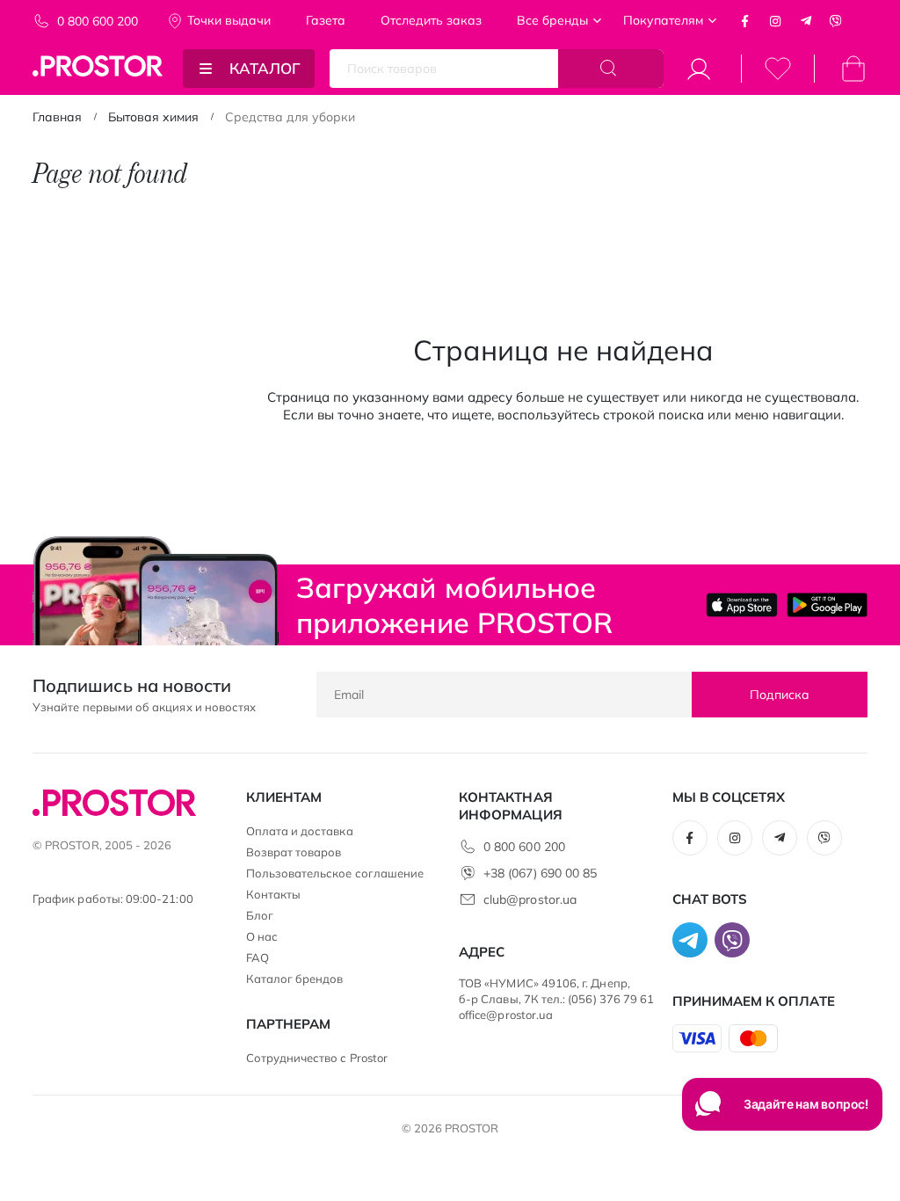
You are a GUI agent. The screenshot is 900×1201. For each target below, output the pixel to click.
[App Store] (742, 604)
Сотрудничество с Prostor (317, 1058)
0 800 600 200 (97, 21)
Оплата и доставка (299, 831)
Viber (836, 21)
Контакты (273, 894)
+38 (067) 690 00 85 (540, 873)
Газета (325, 20)
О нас (262, 936)
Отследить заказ (431, 20)
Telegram (806, 21)
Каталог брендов (295, 979)
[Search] (611, 68)
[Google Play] (827, 604)
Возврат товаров (294, 852)
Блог (259, 915)
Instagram (775, 21)
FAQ (257, 957)
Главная (57, 117)
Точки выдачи (229, 20)
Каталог (265, 68)
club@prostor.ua (530, 899)
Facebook (745, 21)
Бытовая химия (153, 117)
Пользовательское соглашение (335, 873)
